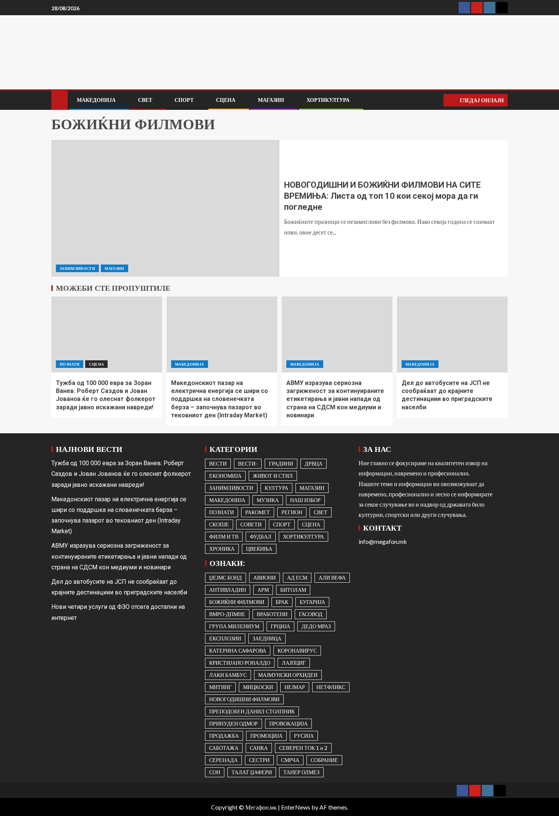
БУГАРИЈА (312, 602)
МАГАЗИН (271, 100)
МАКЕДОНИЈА (96, 100)
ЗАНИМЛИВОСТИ (77, 268)
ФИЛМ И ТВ (223, 536)
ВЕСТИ (218, 463)
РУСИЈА (304, 735)
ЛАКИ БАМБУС (228, 675)
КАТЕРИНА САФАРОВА (237, 650)
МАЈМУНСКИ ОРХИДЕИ (288, 675)
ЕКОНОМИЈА (225, 475)
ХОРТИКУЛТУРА (327, 100)
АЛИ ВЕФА (332, 577)
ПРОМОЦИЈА (266, 735)
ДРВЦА (313, 463)
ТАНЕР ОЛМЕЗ (301, 772)
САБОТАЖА (223, 748)
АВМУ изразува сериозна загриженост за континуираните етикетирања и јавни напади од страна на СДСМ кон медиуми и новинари (335, 399)
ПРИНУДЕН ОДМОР (233, 723)
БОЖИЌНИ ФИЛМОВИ (236, 602)
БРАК (282, 602)
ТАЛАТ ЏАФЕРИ (252, 772)
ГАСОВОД (310, 614)
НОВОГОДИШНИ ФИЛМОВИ (244, 699)
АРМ (263, 589)
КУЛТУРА (276, 488)
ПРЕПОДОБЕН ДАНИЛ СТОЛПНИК (252, 711)
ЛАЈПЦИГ (294, 662)
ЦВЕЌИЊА (259, 548)
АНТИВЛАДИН (227, 589)
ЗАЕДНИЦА (267, 638)
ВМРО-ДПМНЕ (227, 614)
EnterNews (295, 807)
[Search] (436, 100)
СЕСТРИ (259, 760)
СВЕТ (145, 100)
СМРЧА (290, 760)
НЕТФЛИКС (330, 687)
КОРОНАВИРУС (297, 650)
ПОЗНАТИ (69, 364)
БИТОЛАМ (293, 589)
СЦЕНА (225, 100)
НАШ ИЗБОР (305, 500)
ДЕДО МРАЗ (316, 626)
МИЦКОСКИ (258, 687)
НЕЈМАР (294, 687)
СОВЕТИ (251, 524)
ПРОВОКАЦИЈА (288, 723)
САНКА (259, 748)
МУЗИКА (268, 500)
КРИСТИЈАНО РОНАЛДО (239, 662)
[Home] (59, 99)
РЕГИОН (291, 512)
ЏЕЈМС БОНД (225, 577)
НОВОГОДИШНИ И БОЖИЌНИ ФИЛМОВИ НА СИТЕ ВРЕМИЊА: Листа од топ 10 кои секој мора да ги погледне (382, 196)
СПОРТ (184, 100)
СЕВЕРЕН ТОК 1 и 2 (303, 748)
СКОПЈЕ (219, 524)
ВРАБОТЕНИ (272, 614)
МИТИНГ (220, 687)
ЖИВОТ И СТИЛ (273, 475)
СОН (214, 772)
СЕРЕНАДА (223, 760)
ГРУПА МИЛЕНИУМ (234, 626)
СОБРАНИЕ (324, 760)
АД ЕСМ (297, 577)
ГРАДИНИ (281, 463)
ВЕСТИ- (247, 463)
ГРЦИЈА (280, 626)
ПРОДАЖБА (224, 735)
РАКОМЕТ (257, 512)
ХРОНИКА (222, 548)
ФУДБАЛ (261, 536)
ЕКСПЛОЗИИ (225, 638)
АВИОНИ (264, 577)
